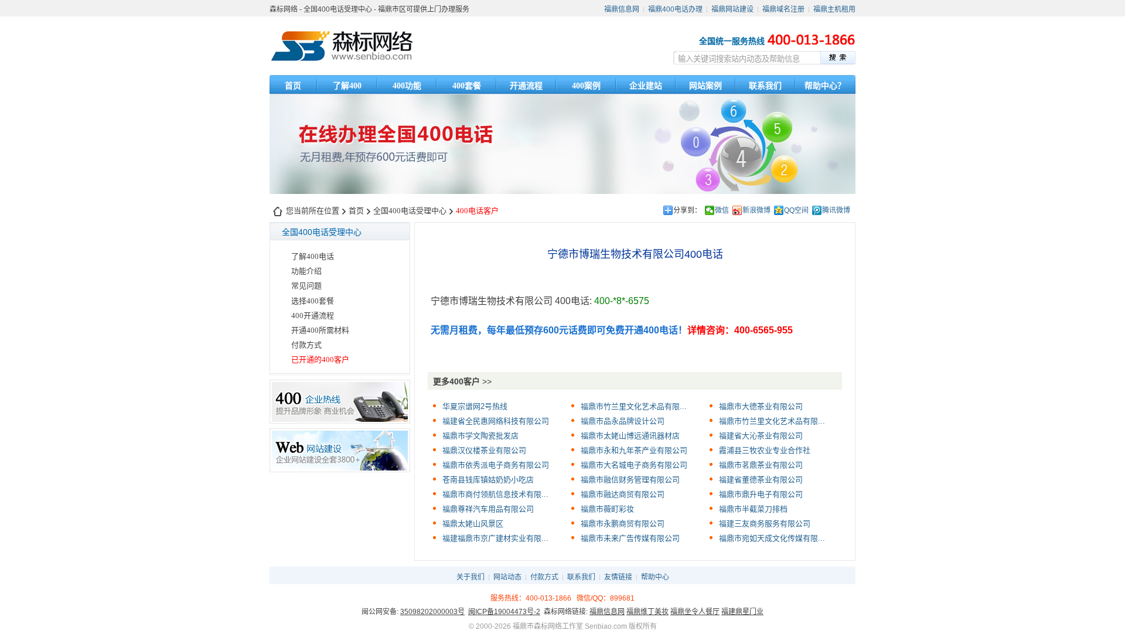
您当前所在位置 (312, 210)
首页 (293, 85)
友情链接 (618, 577)
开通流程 (526, 85)
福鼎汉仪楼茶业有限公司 (484, 450)
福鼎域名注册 (783, 9)
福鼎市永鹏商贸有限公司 (622, 523)
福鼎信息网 (621, 9)
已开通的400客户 (320, 359)
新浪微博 (756, 210)
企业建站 (645, 85)
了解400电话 (312, 256)
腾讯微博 (836, 210)
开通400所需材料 (320, 330)
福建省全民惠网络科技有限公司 (495, 421)
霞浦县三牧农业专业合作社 (764, 450)
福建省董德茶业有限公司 (761, 479)
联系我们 (765, 85)
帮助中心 (655, 577)
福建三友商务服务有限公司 (764, 523)
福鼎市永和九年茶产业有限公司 (634, 450)
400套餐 (466, 85)
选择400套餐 (312, 300)
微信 (722, 210)
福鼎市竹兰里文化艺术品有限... (634, 406)
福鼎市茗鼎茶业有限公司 (761, 465)
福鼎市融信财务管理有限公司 (630, 479)
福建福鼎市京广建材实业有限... (495, 538)
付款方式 (306, 344)
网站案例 (705, 85)
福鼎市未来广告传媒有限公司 (630, 538)
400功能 (407, 85)
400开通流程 (312, 315)
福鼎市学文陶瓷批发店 (480, 435)
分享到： (687, 210)
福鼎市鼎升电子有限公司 (761, 494)
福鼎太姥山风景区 (472, 523)
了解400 (347, 85)
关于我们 (470, 577)
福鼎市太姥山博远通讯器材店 (630, 435)
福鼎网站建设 (732, 9)
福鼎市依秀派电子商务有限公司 (495, 465)
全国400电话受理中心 (409, 210)
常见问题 (306, 285)
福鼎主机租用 (834, 9)
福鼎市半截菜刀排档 (753, 509)
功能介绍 (306, 271)
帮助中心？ (825, 85)
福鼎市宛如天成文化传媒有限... (772, 538)
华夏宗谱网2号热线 (474, 406)
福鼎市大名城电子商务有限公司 (634, 465)
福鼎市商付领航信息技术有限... (495, 494)
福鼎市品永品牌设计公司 (622, 421)
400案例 (586, 85)
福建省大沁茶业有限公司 (761, 435)
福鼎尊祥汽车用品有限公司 (488, 509)
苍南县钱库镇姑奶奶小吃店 (488, 479)
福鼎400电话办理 (675, 9)
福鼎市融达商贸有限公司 (622, 494)
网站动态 (507, 577)
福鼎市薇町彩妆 (607, 509)
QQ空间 (796, 210)
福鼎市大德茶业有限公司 (761, 406)
